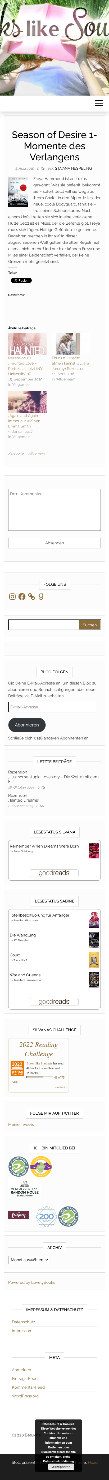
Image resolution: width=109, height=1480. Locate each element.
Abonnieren (27, 725)
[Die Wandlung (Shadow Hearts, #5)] (94, 940)
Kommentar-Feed (28, 1387)
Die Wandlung (23, 935)
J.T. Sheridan (21, 940)
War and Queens (25, 975)
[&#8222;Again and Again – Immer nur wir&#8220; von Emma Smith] (27, 402)
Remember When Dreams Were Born (44, 846)
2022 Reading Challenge (38, 1049)
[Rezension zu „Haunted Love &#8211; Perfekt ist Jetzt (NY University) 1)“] (27, 344)
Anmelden (21, 1369)
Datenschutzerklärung (58, 1461)
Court (15, 955)
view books (60, 1087)
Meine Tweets (21, 1124)
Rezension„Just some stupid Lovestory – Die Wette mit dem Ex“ (53, 777)
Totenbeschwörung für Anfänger (39, 915)
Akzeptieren (61, 1466)
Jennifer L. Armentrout (27, 980)
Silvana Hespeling (73, 168)
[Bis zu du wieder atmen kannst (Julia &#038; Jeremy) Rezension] (71, 344)
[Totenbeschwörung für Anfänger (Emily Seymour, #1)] (94, 919)
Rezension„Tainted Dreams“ (23, 798)
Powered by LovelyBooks (31, 1282)
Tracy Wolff (20, 960)
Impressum (22, 1330)
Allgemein (36, 453)
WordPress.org (25, 1396)
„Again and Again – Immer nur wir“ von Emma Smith (24, 420)
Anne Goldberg (23, 851)
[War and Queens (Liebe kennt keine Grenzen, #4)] (94, 979)
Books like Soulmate (39, 1063)
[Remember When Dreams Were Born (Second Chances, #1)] (94, 850)
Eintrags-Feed (25, 1378)
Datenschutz (23, 1322)
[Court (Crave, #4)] (94, 959)
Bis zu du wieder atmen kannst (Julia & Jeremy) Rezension (70, 363)
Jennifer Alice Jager (25, 920)
